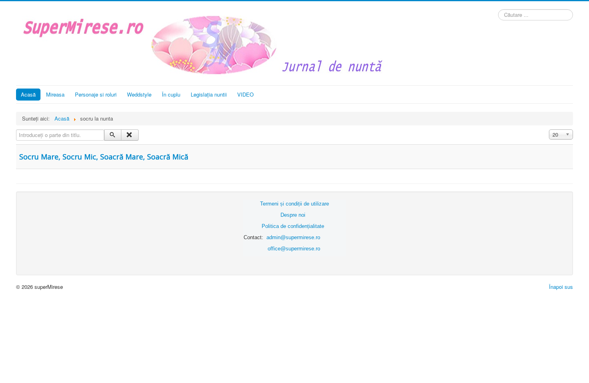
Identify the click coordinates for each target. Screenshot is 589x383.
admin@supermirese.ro (293, 237)
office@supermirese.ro (294, 249)
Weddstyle (139, 94)
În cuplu (171, 94)
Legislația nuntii (209, 94)
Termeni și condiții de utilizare (294, 204)
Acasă (28, 94)
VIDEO (245, 94)
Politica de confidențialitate (293, 226)
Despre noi (292, 215)
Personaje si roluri (96, 94)
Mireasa (55, 94)
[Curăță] (129, 135)
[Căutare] (112, 135)
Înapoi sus (561, 286)
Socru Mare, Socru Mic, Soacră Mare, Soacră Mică (103, 156)
